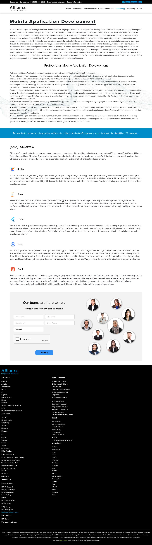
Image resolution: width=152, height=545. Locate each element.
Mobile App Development (9, 512)
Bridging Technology (8, 490)
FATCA (54, 438)
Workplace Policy (57, 427)
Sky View (55, 492)
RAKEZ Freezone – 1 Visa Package (12, 458)
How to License (57, 387)
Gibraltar (4, 440)
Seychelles (5, 476)
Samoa (3, 425)
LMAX (54, 458)
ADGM (54, 471)
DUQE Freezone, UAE (8, 468)
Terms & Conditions (58, 424)
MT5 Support (5, 519)
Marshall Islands (6, 420)
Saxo (53, 452)
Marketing (131, 8)
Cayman (4, 395)
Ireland (3, 443)
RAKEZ (54, 482)
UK (2, 435)
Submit (44, 352)
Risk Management (58, 412)
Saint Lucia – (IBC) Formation (11, 405)
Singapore (4, 428)
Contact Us (14, 2)
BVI (2, 392)
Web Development (7, 510)
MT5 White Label (7, 487)
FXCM (54, 455)
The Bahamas (6, 387)
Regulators (55, 395)
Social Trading (6, 495)
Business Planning (58, 401)
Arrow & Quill (56, 479)
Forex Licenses (90, 8)
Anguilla (4, 384)
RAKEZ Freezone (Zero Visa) (10, 460)
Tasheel (54, 490)
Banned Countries (58, 435)
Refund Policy (56, 429)
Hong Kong (5, 423)
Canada (4, 381)
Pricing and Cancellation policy (62, 440)
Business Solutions (106, 8)
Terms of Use (56, 422)
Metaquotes (56, 449)
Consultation (24, 2)
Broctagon (55, 460)
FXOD (54, 474)
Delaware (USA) (6, 397)
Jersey (3, 445)
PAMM (3, 498)
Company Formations (74, 2)
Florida (3, 400)
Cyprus (3, 438)
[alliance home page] (18, 8)
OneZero (55, 463)
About (139, 8)
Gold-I (54, 468)
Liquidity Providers (7, 492)
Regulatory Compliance (60, 409)
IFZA (53, 484)
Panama (4, 403)
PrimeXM (55, 465)
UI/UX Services (6, 507)
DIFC (53, 495)
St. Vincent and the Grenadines (11, 411)
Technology (120, 8)
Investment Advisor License (61, 389)
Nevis (3, 408)
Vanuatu (4, 417)
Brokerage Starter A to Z (60, 392)
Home (68, 8)
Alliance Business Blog (132, 2)
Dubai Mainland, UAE (8, 455)
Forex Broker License (59, 381)
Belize (3, 389)
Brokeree (55, 447)
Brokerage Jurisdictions (56, 2)
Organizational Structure (60, 407)
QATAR (3, 471)
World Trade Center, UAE (9, 463)
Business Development (59, 404)
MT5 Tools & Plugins (8, 500)
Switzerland (5, 448)
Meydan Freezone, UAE (9, 465)
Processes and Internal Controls (62, 415)
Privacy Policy (56, 432)
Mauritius (4, 474)
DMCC (54, 487)
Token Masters (57, 476)
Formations (77, 8)
